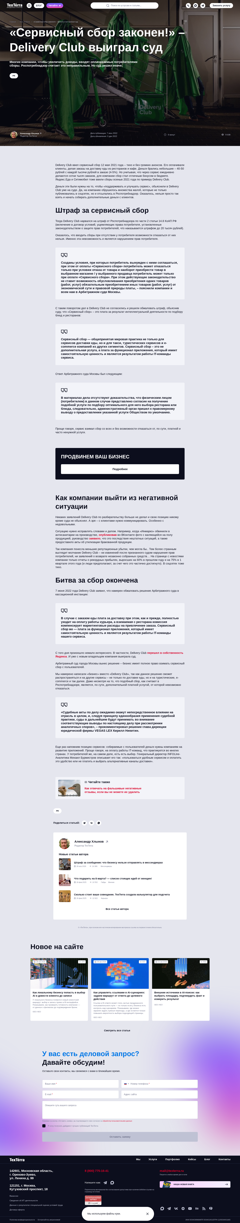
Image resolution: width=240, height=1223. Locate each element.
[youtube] (190, 1208)
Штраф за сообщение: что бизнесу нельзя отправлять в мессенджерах (118, 862)
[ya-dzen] (183, 1208)
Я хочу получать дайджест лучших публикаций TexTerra (73, 1126)
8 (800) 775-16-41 (97, 1171)
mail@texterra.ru (172, 1171)
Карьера (104, 898)
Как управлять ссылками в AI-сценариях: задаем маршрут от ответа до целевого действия (119, 995)
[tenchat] (210, 1208)
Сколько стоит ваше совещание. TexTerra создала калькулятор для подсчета (122, 894)
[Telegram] (84, 822)
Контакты (224, 1159)
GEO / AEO (37, 1012)
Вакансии (14, 1196)
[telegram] (202, 5)
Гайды (103, 882)
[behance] (196, 1208)
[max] (195, 5)
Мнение (111, 882)
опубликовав (107, 534)
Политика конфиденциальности (22, 1220)
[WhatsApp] (98, 822)
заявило (94, 538)
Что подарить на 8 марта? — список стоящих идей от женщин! (113, 878)
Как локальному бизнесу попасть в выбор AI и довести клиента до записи (59, 994)
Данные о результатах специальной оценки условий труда (36, 1205)
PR (57, 811)
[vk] (176, 1208)
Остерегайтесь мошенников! (49, 1220)
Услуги (153, 1159)
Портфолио (172, 1159)
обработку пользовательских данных (117, 1121)
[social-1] (203, 1208)
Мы (138, 1159)
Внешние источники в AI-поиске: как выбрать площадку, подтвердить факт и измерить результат (179, 995)
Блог (207, 1159)
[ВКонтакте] (91, 822)
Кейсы (192, 1159)
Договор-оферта (17, 1210)
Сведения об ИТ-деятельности (24, 1200)
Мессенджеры (106, 866)
